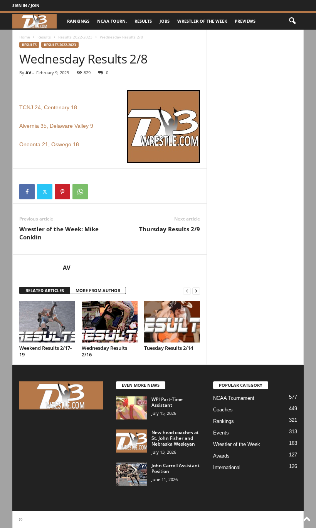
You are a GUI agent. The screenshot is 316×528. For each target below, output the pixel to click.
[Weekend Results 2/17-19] (47, 322)
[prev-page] (187, 291)
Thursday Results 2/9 (169, 229)
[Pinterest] (62, 191)
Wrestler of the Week (202, 21)
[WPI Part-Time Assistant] (131, 407)
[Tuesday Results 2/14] (172, 322)
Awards (221, 456)
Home (24, 37)
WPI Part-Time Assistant (167, 402)
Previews (245, 21)
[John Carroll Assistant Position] (131, 474)
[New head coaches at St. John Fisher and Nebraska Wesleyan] (131, 441)
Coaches (223, 410)
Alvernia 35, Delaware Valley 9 (56, 126)
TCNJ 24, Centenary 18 (48, 107)
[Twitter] (44, 191)
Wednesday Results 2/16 (104, 351)
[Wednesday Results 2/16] (110, 322)
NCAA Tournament (233, 398)
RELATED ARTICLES (44, 290)
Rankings (78, 21)
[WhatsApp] (80, 191)
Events (221, 433)
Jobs (165, 21)
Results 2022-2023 (75, 37)
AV (28, 72)
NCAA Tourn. (112, 21)
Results (143, 21)
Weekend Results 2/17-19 (45, 351)
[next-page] (196, 291)
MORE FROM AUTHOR (98, 290)
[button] (292, 21)
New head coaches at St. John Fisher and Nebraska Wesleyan (175, 438)
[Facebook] (27, 191)
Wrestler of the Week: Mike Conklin (59, 233)
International (226, 467)
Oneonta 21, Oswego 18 (49, 144)
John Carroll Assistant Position (175, 468)
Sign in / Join (25, 5)
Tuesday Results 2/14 (168, 347)
